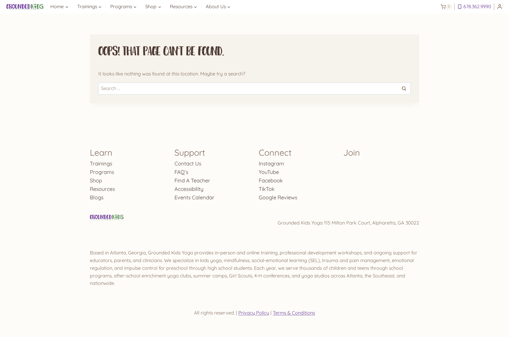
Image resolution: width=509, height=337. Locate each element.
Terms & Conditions (294, 313)
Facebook (271, 180)
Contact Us (187, 163)
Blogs (96, 197)
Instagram (271, 163)
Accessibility (188, 189)
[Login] (500, 6)
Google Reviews (278, 197)
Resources (102, 189)
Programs (102, 172)
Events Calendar (194, 197)
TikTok (267, 189)
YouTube (269, 172)
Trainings (101, 163)
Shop (96, 180)
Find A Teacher (192, 180)
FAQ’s (181, 172)
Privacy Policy (253, 313)
